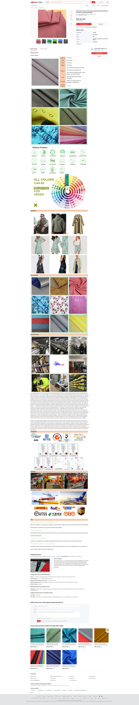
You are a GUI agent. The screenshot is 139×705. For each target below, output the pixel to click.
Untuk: (35, 609)
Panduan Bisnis (95, 696)
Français (52, 698)
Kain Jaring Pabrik (57, 690)
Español (56, 698)
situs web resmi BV (53, 556)
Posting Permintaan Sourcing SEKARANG (59, 621)
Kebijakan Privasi (57, 696)
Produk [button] (47, 2)
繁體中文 (44, 698)
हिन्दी (88, 698)
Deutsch (59, 698)
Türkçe (95, 698)
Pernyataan (44, 696)
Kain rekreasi (72, 676)
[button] (90, 2)
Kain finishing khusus (73, 680)
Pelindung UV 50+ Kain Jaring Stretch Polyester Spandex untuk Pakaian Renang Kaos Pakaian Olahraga (69, 666)
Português (63, 698)
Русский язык (72, 698)
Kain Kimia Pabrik (49, 690)
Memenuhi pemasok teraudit (83, 696)
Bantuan (93, 5)
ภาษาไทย (91, 698)
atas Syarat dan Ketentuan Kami (108, 701)
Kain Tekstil (70, 690)
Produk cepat (75, 696)
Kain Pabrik (33, 690)
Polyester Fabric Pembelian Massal (80, 690)
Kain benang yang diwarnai (35, 680)
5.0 (95, 50)
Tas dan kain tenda (92, 678)
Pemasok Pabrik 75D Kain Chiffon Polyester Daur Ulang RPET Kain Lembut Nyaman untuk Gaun (101, 644)
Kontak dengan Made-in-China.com (66, 696)
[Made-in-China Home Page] (36, 2)
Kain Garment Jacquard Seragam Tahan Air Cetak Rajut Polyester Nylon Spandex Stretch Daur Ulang (37, 644)
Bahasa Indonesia (105, 698)
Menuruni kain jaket (92, 676)
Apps (98, 5)
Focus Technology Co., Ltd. (66, 700)
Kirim (39, 621)
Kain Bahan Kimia (41, 7)
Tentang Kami (39, 696)
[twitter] (101, 696)
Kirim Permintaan (83, 24)
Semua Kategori (34, 5)
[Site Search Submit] (93, 2)
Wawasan (90, 696)
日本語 (48, 698)
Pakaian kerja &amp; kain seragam (56, 676)
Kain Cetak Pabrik (40, 690)
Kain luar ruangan (33, 676)
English (36, 698)
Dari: (35, 606)
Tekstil (35, 7)
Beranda (31, 7)
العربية (80, 698)
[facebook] (99, 696)
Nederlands (84, 698)
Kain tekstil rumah (53, 680)
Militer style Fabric (33, 678)
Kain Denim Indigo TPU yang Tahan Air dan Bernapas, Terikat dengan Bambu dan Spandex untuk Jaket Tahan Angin (53, 666)
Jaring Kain (64, 690)
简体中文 (40, 698)
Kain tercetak (72, 678)
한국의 (77, 698)
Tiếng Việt (99, 698)
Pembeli (86, 5)
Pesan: (35, 612)
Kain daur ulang (52, 678)
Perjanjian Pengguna (50, 696)
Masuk (107, 2)
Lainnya (31, 692)
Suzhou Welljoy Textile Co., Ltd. (84, 14)
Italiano (68, 698)
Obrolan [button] (101, 24)
